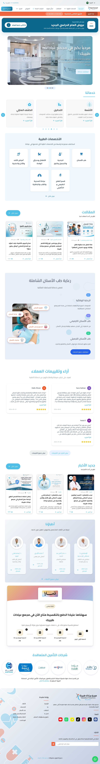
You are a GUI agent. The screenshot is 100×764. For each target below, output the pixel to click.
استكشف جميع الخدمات (80, 351)
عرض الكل (51, 196)
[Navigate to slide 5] (46, 129)
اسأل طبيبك (49, 8)
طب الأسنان (22, 710)
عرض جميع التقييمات (38, 453)
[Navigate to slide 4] (53, 88)
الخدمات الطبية (71, 8)
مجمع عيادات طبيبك (43, 758)
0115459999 (14, 3)
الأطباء (24, 703)
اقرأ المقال (89, 258)
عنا (48, 707)
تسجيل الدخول (7, 8)
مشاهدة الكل (44, 680)
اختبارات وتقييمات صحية (19, 717)
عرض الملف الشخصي (84, 570)
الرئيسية (81, 8)
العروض (27, 8)
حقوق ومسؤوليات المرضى (41, 717)
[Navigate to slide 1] (47, 88)
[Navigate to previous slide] (97, 115)
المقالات (58, 8)
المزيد (20, 8)
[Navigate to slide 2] (49, 88)
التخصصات (23, 707)
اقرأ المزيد (88, 120)
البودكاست (23, 720)
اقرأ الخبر (90, 512)
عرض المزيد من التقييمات (60, 453)
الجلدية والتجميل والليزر (19, 713)
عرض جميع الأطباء (52, 579)
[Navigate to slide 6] (43, 129)
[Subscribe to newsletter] (53, 744)
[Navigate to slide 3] (51, 88)
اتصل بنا (46, 713)
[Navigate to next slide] (3, 115)
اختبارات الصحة (39, 8)
